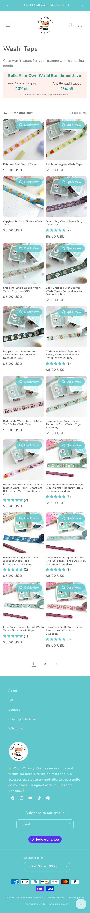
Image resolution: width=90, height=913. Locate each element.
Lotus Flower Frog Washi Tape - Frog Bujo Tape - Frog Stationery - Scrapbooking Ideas (66, 561)
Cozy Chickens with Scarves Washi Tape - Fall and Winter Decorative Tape (64, 291)
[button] (8, 25)
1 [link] (34, 664)
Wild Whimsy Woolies (29, 897)
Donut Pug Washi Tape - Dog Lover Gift (64, 223)
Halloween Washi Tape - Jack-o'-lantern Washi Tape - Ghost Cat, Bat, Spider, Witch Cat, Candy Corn (23, 489)
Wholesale (16, 728)
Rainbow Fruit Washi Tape (19, 164)
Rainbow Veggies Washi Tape (64, 164)
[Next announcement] (82, 5)
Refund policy (56, 897)
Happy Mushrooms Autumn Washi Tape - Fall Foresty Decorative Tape (20, 355)
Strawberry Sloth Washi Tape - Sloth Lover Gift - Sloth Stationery (65, 630)
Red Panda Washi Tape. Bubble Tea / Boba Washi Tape (22, 423)
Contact (14, 710)
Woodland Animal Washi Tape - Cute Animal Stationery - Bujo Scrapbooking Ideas (65, 488)
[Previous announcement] (7, 5)
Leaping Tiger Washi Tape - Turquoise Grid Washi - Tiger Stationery (64, 424)
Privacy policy (76, 897)
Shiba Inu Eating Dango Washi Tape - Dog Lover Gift (22, 289)
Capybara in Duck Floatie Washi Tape (23, 223)
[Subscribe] (68, 824)
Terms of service (35, 903)
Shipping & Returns (22, 719)
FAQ (11, 700)
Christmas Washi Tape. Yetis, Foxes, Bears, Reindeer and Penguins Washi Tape (63, 355)
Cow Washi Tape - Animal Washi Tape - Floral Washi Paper (23, 629)
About (12, 691)
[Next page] (56, 663)
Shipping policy (58, 903)
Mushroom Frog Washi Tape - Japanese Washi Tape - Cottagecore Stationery (21, 561)
